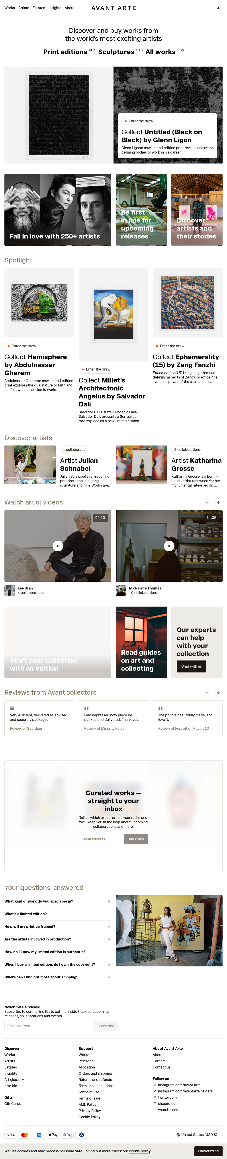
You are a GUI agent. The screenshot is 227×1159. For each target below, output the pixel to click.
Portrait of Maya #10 (192, 728)
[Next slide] (218, 502)
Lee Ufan (25, 588)
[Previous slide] (207, 502)
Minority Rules (112, 728)
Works (9, 8)
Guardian (34, 728)
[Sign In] (218, 8)
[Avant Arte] (113, 8)
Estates (39, 8)
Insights (55, 8)
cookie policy (139, 1151)
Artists (23, 8)
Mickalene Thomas (145, 588)
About (69, 8)
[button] (57, 545)
